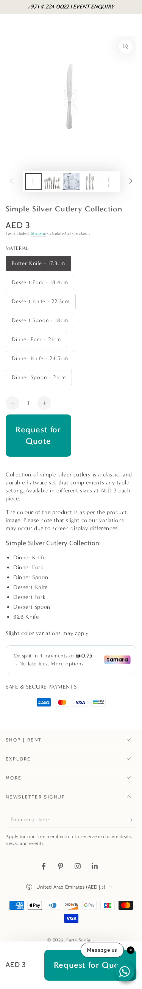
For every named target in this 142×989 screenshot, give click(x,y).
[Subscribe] (132, 819)
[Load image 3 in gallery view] (71, 181)
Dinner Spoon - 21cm (38, 379)
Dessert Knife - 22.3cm (40, 303)
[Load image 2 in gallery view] (52, 181)
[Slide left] (11, 181)
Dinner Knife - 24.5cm (39, 360)
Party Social (79, 940)
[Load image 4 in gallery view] (90, 181)
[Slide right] (130, 181)
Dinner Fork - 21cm (36, 341)
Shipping (38, 233)
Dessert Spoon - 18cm (39, 322)
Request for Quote (38, 435)
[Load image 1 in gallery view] (33, 181)
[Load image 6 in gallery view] (109, 181)
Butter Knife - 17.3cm (38, 265)
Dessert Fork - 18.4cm (39, 284)
